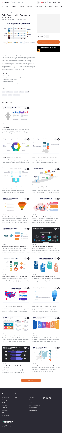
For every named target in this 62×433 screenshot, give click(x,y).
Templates (4, 12)
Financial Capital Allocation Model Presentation (44, 157)
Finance (4, 94)
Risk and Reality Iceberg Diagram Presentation (44, 306)
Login (59, 2)
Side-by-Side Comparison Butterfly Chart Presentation (12, 366)
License (31, 402)
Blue (4, 91)
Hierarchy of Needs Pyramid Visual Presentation (14, 216)
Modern (21, 91)
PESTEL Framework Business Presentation (42, 336)
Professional (9, 91)
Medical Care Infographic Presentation (42, 216)
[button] (3, 31)
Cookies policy (33, 410)
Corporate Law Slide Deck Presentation (42, 246)
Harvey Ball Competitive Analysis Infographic (43, 276)
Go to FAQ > (52, 50)
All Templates (5, 397)
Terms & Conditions (34, 405)
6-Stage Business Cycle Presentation (11, 157)
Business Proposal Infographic (39, 187)
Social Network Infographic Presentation (12, 187)
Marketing (14, 6)
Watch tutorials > (45, 50)
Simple (10, 94)
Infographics (48, 6)
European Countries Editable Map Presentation (44, 365)
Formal (16, 91)
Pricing (54, 2)
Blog (50, 2)
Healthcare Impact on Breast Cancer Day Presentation (12, 126)
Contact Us (32, 397)
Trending (4, 400)
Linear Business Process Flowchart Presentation (14, 246)
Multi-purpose (38, 6)
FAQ (30, 400)
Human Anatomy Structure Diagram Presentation (14, 276)
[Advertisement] (18, 56)
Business (22, 6)
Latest (7, 6)
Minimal (56, 6)
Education (29, 6)
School (27, 91)
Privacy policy (33, 407)
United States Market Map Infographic (12, 306)
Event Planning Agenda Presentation (11, 336)
